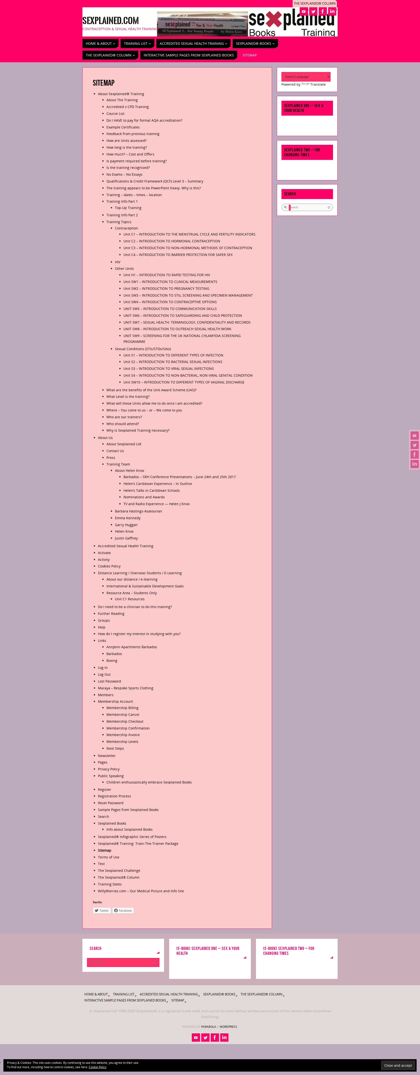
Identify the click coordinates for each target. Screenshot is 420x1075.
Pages (102, 762)
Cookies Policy (109, 566)
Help (101, 627)
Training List (123, 994)
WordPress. (229, 1027)
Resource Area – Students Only (131, 593)
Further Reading (111, 613)
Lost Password (109, 681)
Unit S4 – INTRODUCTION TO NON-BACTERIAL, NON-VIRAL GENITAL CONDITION (188, 375)
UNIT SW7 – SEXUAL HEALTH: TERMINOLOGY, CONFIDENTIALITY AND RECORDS (187, 322)
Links (102, 640)
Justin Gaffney (126, 538)
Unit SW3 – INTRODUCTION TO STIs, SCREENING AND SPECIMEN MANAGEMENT (188, 295)
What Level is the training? (127, 396)
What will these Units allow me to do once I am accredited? (154, 403)
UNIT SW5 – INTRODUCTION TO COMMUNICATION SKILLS (170, 308)
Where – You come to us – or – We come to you (144, 410)
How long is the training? (126, 147)
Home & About (96, 994)
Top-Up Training (128, 207)
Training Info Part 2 (122, 215)
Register (104, 789)
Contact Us (115, 450)
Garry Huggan (126, 524)
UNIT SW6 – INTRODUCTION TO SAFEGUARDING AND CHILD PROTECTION (182, 315)
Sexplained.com (110, 21)
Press (110, 457)
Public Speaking (111, 776)
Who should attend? (122, 423)
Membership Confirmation (128, 728)
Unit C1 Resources (130, 599)
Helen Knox (124, 531)
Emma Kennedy (127, 518)
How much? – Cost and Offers (130, 154)
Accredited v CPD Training (127, 106)
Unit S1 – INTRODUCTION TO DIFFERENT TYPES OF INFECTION (173, 355)
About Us (105, 437)
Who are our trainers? (124, 417)
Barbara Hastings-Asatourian (138, 511)
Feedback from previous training (132, 133)
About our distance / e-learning (132, 579)
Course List (115, 113)
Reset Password (110, 803)
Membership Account (115, 701)
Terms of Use (108, 857)
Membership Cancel (122, 714)
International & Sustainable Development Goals (145, 586)
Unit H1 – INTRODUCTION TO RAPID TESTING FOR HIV (166, 275)
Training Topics (118, 221)
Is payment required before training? (136, 161)
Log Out (104, 674)
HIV (117, 262)
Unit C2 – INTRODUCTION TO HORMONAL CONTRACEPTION (171, 241)
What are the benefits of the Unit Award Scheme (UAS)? (151, 390)
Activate (104, 552)
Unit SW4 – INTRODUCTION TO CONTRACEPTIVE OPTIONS (170, 302)
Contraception (126, 228)
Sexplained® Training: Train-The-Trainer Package (138, 843)
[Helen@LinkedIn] (415, 464)
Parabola (208, 1027)
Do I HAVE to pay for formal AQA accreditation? (144, 120)
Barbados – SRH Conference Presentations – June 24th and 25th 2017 (179, 476)
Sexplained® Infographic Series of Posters (132, 836)
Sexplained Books (112, 823)
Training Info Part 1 (122, 201)
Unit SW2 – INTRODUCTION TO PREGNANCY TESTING (166, 288)
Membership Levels (122, 741)
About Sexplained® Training (121, 93)
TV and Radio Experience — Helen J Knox (156, 503)
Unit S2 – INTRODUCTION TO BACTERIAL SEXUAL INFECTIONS (172, 361)
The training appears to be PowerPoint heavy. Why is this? (153, 188)
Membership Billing (122, 707)
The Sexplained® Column (315, 3)
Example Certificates (123, 127)
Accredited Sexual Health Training (125, 546)
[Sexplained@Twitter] (415, 445)
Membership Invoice (123, 734)
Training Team (118, 464)
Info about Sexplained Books (129, 829)
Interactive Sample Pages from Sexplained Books (125, 1000)
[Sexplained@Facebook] (415, 454)
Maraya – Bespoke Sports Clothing (125, 688)
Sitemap (104, 850)
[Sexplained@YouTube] (415, 435)
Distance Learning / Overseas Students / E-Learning (140, 573)
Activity (104, 559)
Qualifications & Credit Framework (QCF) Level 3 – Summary (154, 181)
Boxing (111, 660)
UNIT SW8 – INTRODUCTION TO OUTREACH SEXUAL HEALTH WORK (177, 329)
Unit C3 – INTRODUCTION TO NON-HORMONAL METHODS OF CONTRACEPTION (187, 248)
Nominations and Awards (144, 497)
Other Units (124, 268)
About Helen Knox (129, 470)
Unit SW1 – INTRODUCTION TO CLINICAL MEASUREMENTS (170, 281)
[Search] (153, 963)
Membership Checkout (124, 721)
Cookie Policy (97, 1067)
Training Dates (110, 884)
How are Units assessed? (126, 140)
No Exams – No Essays (124, 174)
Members (106, 694)
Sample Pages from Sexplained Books (128, 809)
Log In (103, 667)
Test (101, 863)
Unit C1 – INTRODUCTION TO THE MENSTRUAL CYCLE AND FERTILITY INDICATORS (189, 234)
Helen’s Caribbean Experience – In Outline (157, 483)
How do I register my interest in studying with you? (139, 633)
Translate (318, 84)
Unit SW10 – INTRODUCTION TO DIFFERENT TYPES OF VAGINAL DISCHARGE (184, 382)
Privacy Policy (109, 769)
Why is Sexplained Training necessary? (137, 430)
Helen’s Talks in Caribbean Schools (151, 490)
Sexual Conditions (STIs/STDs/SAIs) (143, 348)
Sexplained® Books (219, 994)
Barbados (114, 653)
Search (103, 816)
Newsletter (107, 755)
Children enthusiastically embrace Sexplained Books (149, 782)
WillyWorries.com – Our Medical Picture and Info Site (141, 891)
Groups (104, 620)
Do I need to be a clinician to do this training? (135, 606)
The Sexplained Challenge (119, 870)
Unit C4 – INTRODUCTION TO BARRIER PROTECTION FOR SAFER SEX (178, 254)
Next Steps (115, 748)
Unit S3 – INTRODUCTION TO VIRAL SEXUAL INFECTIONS (168, 368)
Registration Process (114, 796)
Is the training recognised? (128, 167)
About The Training (122, 100)
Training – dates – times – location (134, 194)
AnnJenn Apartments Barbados (131, 647)
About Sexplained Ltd (123, 444)
